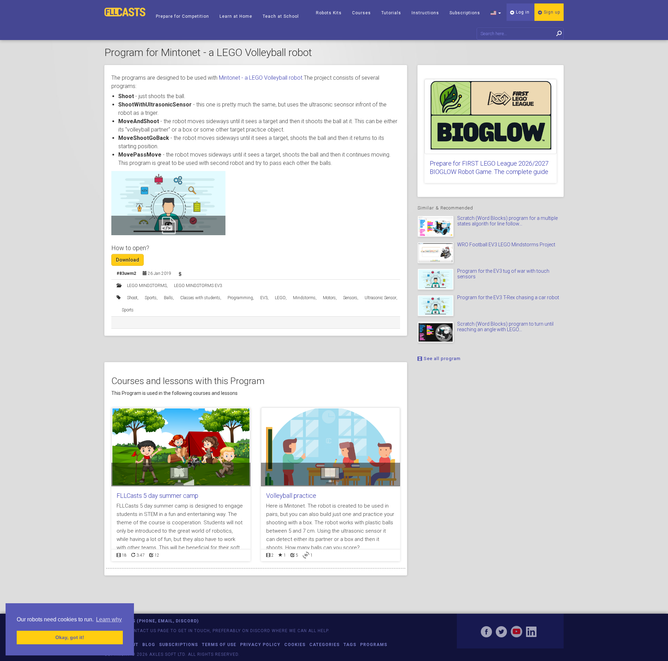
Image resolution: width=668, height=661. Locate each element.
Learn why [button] (109, 619)
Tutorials (391, 12)
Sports (151, 297)
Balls (168, 297)
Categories (324, 644)
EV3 (264, 297)
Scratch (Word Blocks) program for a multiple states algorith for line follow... (507, 220)
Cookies (294, 644)
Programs (373, 644)
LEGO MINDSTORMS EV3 (198, 285)
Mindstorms (304, 297)
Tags (349, 644)
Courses (361, 12)
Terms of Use (219, 644)
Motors (329, 297)
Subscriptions (465, 12)
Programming (240, 297)
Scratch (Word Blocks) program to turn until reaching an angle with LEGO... (505, 326)
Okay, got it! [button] (69, 637)
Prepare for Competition (182, 16)
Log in (522, 12)
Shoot (132, 297)
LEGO (280, 297)
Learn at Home (236, 16)
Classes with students (200, 297)
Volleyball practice (291, 495)
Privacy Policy (260, 644)
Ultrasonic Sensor (380, 297)
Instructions (425, 12)
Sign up (551, 12)
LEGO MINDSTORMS (147, 285)
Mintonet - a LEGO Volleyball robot (260, 77)
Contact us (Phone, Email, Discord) (151, 621)
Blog (148, 644)
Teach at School (281, 16)
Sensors (350, 297)
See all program (441, 358)
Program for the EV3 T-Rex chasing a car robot (508, 297)
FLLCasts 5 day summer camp (157, 495)
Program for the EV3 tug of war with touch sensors (503, 273)
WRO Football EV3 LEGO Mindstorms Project (506, 244)
